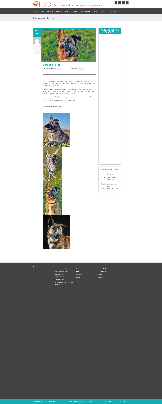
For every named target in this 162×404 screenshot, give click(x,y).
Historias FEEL (85, 11)
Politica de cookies (105, 401)
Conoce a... (81, 69)
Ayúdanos (50, 11)
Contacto (104, 11)
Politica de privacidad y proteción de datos (81, 401)
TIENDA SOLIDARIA (115, 11)
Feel (77, 271)
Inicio (36, 11)
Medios (95, 11)
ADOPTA (53, 69)
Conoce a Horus (51, 64)
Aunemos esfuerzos (71, 11)
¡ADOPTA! (59, 11)
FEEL (42, 11)
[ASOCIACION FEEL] (43, 3)
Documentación (102, 271)
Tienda (100, 274)
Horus (59, 69)
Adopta (78, 277)
